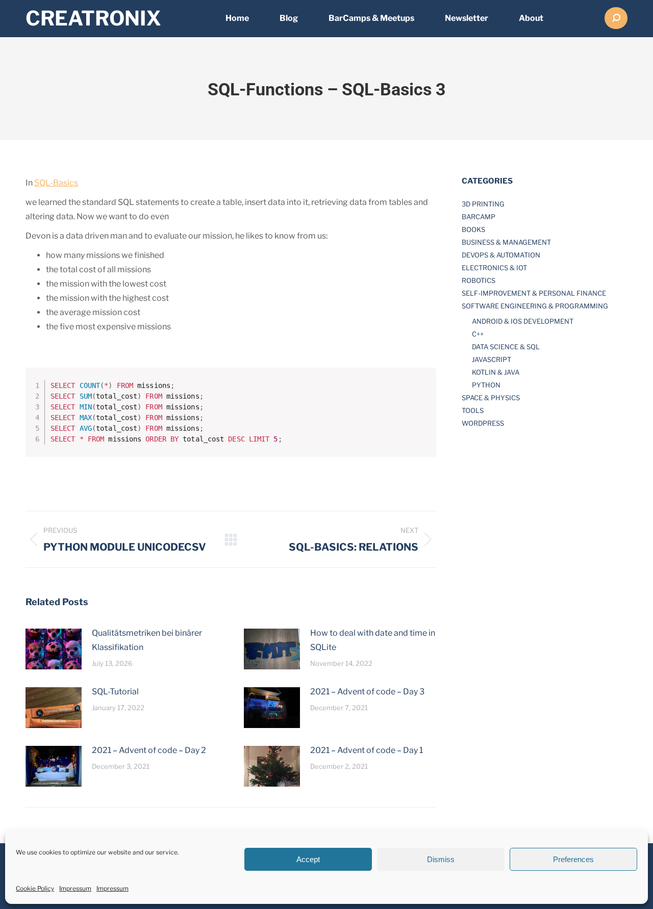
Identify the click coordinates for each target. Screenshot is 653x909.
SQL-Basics (56, 183)
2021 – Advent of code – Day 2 (149, 750)
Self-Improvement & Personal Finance (534, 293)
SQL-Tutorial (115, 691)
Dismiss (441, 859)
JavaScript (491, 359)
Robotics (478, 280)
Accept (308, 859)
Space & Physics (491, 398)
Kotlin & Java (495, 372)
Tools (473, 410)
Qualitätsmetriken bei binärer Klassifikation (147, 640)
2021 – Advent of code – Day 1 (366, 750)
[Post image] (54, 649)
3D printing (483, 204)
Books (473, 229)
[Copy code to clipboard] (424, 390)
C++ (478, 334)
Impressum (75, 888)
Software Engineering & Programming (535, 306)
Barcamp (478, 217)
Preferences (573, 859)
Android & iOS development (522, 321)
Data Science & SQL (506, 347)
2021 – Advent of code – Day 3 (367, 691)
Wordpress (483, 423)
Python (486, 385)
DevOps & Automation (501, 255)
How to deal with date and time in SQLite (372, 640)
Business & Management (506, 242)
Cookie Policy (35, 888)
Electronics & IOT (494, 268)
